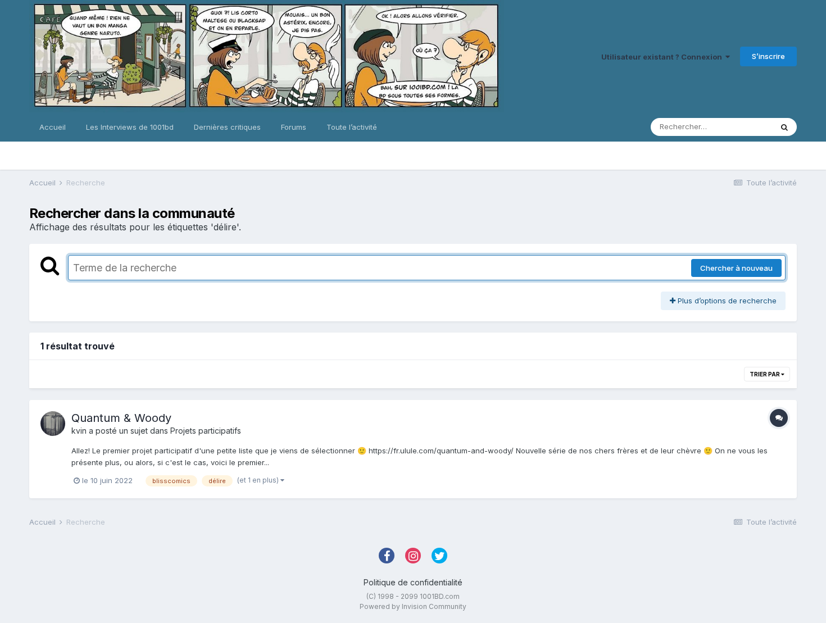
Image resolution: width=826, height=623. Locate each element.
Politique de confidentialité (413, 582)
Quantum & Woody (121, 418)
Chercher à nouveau (736, 267)
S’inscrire (768, 56)
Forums (293, 126)
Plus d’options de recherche (726, 300)
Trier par (765, 374)
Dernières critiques (227, 126)
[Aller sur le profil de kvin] (52, 423)
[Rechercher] (784, 127)
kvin (79, 430)
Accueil (52, 126)
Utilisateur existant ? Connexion (663, 56)
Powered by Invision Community (413, 606)
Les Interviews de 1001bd (130, 126)
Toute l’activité (351, 126)
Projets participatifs (205, 430)
